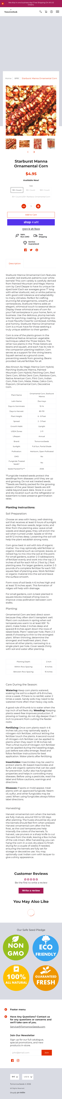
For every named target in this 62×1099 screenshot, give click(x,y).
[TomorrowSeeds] (11, 11)
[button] (2, 3)
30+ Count (16, 190)
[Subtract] (23, 206)
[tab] (15, 263)
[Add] (38, 206)
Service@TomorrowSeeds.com (27, 1026)
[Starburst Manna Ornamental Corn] (11, 144)
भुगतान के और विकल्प (31, 229)
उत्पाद (16, 78)
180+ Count (45, 190)
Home (8, 78)
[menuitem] (40, 11)
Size (31, 186)
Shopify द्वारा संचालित (17, 1093)
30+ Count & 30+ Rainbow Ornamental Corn (31, 197)
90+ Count (30, 190)
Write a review (31, 890)
